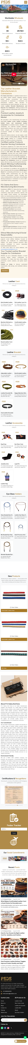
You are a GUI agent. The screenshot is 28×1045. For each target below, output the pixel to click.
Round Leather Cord (6, 342)
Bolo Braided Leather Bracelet (21, 373)
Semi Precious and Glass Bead (21, 534)
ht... (2, 937)
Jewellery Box (5, 464)
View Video (14, 607)
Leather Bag (4, 483)
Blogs (2, 1005)
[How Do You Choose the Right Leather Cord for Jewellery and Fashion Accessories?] (14, 919)
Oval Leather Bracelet (7, 413)
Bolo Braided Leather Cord (7, 302)
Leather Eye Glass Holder (21, 515)
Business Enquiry (21, 1041)
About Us (3, 1003)
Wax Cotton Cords (19, 1003)
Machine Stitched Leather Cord (7, 322)
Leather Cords (18, 1001)
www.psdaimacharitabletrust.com (9, 249)
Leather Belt (18, 1007)
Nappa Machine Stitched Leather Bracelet (21, 393)
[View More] (7, 294)
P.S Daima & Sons (6, 899)
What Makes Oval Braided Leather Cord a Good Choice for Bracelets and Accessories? (13, 902)
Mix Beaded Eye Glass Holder (7, 534)
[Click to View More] (14, 858)
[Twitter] (11, 1027)
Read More (5, 270)
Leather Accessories (20, 1005)
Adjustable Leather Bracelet (7, 373)
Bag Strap (3, 444)
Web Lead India (17, 1034)
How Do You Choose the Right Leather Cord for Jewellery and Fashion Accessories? (13, 934)
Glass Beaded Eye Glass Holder (7, 515)
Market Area (4, 1012)
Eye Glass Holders (19, 1012)
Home (2, 1001)
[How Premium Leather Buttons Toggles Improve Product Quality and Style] (14, 948)
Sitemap (3, 1010)
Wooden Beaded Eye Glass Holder (7, 554)
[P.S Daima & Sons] (5, 3)
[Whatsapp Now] (25, 1037)
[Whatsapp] (2, 1027)
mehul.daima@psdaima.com (10, 993)
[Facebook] (5, 1027)
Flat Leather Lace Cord (21, 302)
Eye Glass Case (19, 444)
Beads (16, 1010)
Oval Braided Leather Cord (21, 322)
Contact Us (3, 1007)
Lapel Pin (17, 464)
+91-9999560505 (7, 991)
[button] (8, 805)
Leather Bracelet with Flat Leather (7, 393)
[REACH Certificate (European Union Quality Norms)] (14, 795)
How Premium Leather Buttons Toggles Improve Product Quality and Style (13, 962)
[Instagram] (8, 1027)
